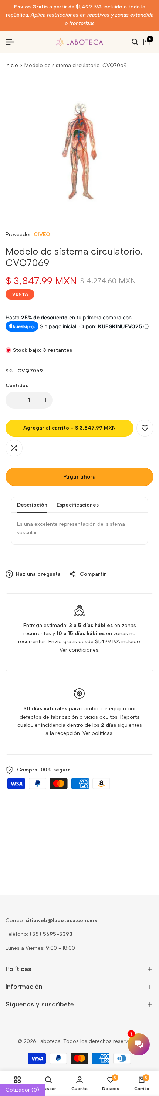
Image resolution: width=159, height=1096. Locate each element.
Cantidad (17, 385)
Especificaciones (78, 505)
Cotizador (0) (22, 1090)
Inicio (12, 65)
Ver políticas (97, 733)
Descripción (32, 505)
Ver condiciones (79, 650)
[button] (144, 428)
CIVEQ (42, 234)
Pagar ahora (79, 476)
